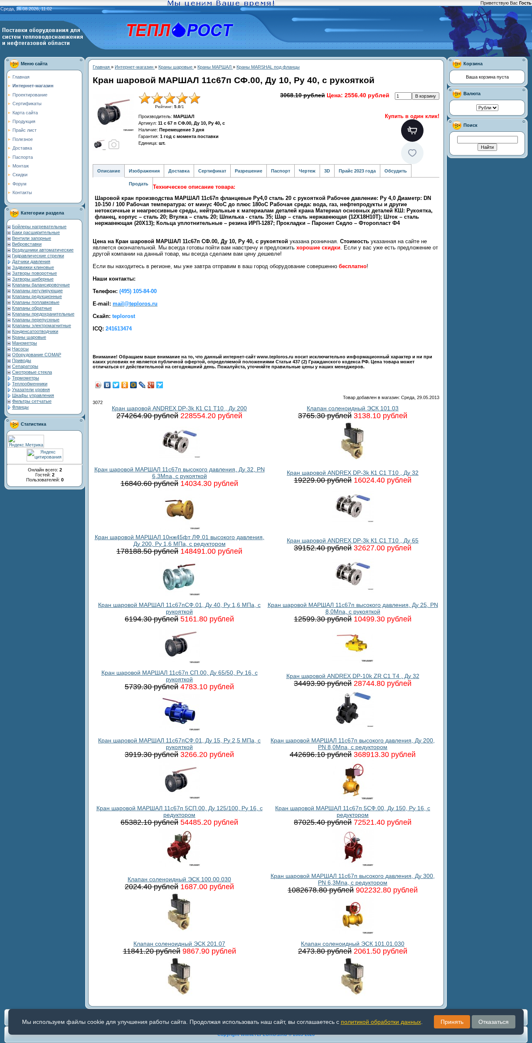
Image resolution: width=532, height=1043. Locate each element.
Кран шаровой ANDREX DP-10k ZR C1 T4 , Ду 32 (352, 676)
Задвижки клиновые (33, 267)
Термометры (25, 377)
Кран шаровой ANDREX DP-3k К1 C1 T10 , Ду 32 (353, 472)
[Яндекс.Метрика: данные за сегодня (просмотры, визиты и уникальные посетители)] (25, 441)
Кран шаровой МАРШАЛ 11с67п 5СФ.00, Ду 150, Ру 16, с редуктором (352, 811)
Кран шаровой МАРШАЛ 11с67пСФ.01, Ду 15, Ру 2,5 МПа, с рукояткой (179, 743)
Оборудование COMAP (36, 354)
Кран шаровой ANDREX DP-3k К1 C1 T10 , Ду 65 (353, 540)
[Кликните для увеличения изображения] (113, 112)
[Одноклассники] (125, 385)
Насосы (20, 348)
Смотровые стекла (32, 372)
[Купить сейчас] (412, 130)
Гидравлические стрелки (38, 255)
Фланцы (20, 406)
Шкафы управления (33, 395)
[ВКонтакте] (107, 385)
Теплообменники (29, 383)
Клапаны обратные (32, 308)
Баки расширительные (36, 232)
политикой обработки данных (381, 1021)
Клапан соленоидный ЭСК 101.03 (353, 408)
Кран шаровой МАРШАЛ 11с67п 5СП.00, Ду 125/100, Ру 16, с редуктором (179, 811)
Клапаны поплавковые (35, 302)
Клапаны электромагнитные (41, 325)
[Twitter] (116, 385)
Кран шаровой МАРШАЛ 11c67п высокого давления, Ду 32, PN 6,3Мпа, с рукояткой (179, 472)
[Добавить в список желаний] (412, 153)
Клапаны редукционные (37, 296)
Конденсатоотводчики (35, 331)
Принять (452, 1021)
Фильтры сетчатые (32, 401)
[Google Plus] (151, 385)
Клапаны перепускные (35, 319)
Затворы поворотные (34, 273)
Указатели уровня (31, 389)
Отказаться (493, 1021)
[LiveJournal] (142, 385)
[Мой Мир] (133, 385)
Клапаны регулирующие (37, 290)
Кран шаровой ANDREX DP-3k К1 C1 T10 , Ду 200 (179, 408)
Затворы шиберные (33, 278)
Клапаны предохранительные (43, 313)
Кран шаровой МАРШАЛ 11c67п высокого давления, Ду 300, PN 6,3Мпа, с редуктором (353, 879)
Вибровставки (27, 244)
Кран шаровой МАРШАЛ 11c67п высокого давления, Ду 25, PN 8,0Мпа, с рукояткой (353, 608)
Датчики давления (31, 261)
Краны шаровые (29, 337)
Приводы (21, 360)
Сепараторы (25, 366)
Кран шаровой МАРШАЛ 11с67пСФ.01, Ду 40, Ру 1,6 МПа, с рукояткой (179, 608)
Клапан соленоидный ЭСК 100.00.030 (179, 879)
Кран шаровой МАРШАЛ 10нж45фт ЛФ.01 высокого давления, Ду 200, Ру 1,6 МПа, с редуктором (179, 540)
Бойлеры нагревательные (39, 226)
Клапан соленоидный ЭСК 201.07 (179, 943)
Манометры (24, 342)
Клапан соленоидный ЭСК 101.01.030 (352, 943)
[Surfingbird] (159, 385)
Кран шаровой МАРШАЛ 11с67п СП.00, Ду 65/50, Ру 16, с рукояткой (179, 676)
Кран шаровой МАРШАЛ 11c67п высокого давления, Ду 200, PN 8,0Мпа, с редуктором (353, 743)
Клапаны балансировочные (41, 284)
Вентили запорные (31, 238)
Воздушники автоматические (43, 249)
